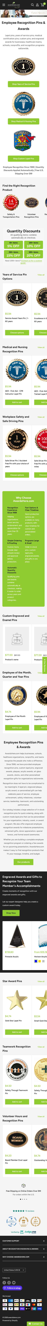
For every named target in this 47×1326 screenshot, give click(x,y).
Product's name (11, 659)
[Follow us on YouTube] (14, 1282)
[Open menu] (4, 5)
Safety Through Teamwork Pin (16, 1091)
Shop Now (11, 913)
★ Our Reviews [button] (45, 665)
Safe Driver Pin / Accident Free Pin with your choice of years (17, 463)
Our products (23, 862)
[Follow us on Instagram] (9, 1282)
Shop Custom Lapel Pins (23, 158)
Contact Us (37, 1324)
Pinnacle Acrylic (12, 956)
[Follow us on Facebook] (4, 1282)
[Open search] (32, 4)
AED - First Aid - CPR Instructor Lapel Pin (14, 392)
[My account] (37, 4)
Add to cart (17, 402)
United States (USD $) (12, 1270)
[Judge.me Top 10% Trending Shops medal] (36, 1221)
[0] (42, 4)
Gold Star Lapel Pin (13, 1021)
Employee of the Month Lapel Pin (15, 717)
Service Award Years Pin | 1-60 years (17, 319)
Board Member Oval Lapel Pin (16, 1161)
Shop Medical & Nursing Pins (23, 121)
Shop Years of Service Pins (23, 84)
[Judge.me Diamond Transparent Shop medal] (12, 1221)
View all (41, 275)
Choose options (17, 333)
